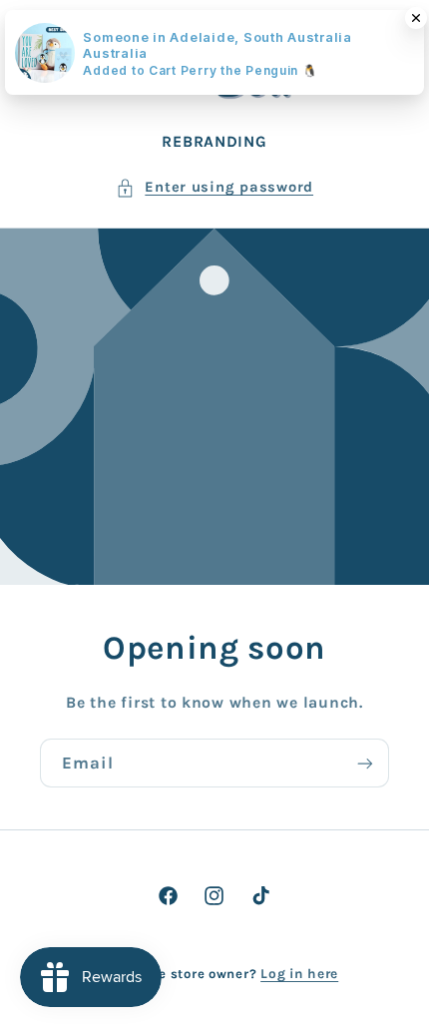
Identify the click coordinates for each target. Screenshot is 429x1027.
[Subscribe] (365, 763)
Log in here (299, 973)
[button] (214, 188)
